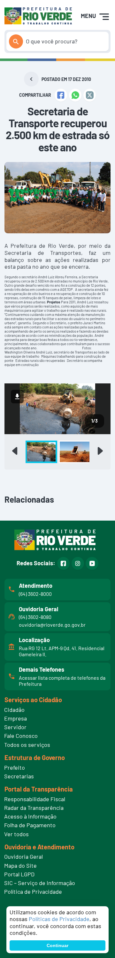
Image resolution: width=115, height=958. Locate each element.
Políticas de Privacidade (59, 918)
